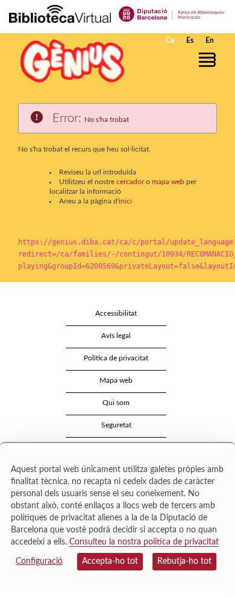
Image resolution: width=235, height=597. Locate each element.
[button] (209, 59)
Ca (170, 40)
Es (189, 40)
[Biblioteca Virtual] (60, 13)
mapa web (168, 181)
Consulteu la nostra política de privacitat (144, 542)
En (209, 40)
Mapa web (116, 380)
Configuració (39, 561)
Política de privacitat (116, 358)
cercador (130, 181)
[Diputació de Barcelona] (172, 13)
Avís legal (116, 335)
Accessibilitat (116, 313)
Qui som (116, 402)
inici (125, 201)
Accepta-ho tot (110, 561)
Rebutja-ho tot (184, 561)
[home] (69, 60)
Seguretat (116, 425)
